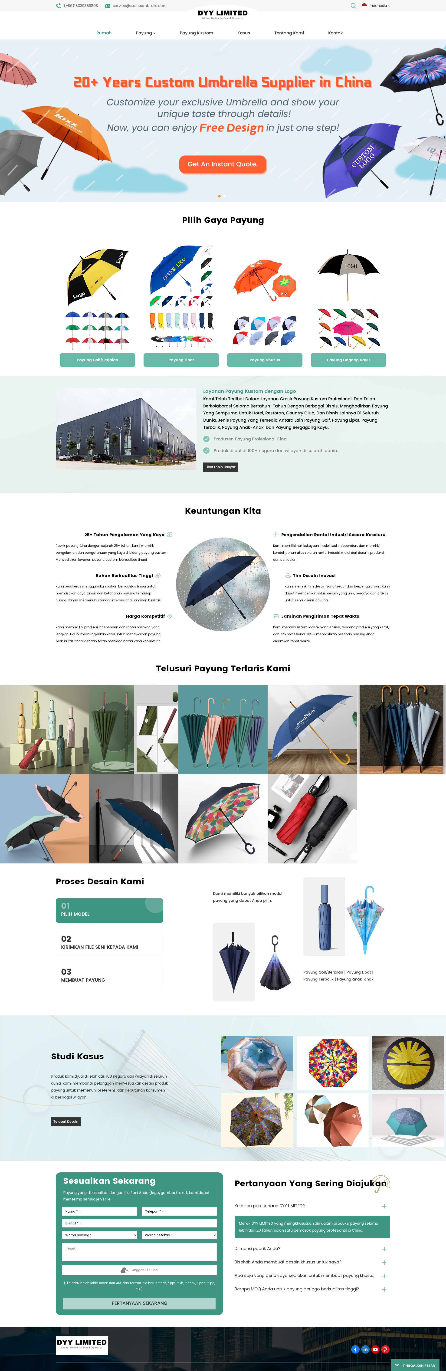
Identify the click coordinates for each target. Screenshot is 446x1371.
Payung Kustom (196, 33)
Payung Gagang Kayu (348, 360)
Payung (144, 33)
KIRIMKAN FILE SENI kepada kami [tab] (99, 941)
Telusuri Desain (65, 1121)
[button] (219, 196)
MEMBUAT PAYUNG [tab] (83, 974)
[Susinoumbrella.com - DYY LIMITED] (223, 16)
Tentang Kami (289, 33)
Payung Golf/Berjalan (97, 360)
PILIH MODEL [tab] (75, 908)
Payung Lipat (181, 360)
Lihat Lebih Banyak (221, 467)
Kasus (243, 33)
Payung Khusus (265, 360)
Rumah (104, 33)
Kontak (335, 33)
